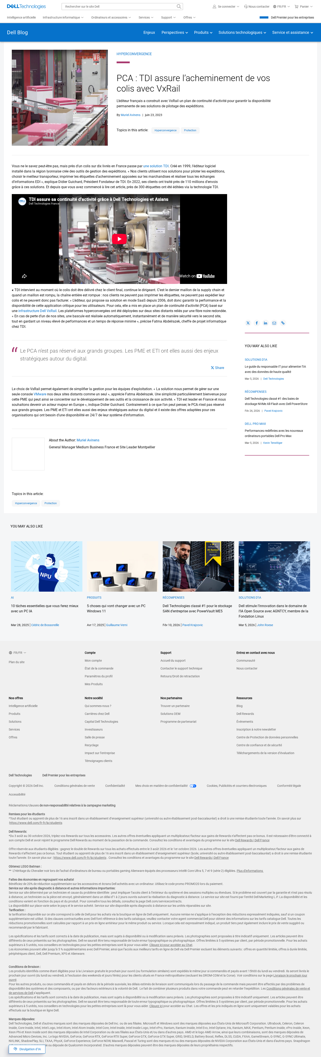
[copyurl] (283, 323)
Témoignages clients (98, 761)
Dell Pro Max (255, 423)
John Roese (265, 625)
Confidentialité (115, 785)
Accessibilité (17, 794)
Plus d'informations (250, 871)
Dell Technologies (273, 378)
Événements (244, 721)
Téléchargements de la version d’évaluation (265, 753)
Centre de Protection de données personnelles (267, 737)
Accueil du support (173, 660)
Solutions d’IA (256, 359)
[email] (274, 323)
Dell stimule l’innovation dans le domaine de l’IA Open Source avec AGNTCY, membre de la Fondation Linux (273, 611)
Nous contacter (246, 668)
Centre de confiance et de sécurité (259, 745)
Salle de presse (95, 737)
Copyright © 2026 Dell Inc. (26, 785)
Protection (190, 130)
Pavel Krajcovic (273, 410)
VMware (40, 394)
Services (14, 729)
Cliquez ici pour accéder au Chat (170, 945)
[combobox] (122, 6)
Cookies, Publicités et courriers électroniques (237, 785)
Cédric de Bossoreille (45, 625)
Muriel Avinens (130, 115)
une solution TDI (156, 166)
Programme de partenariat (178, 721)
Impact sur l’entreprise (100, 753)
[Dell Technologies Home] (26, 6)
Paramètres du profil (98, 676)
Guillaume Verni (116, 625)
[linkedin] (265, 323)
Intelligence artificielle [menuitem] (21, 17)
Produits (94, 597)
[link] (256, 6)
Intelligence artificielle (23, 706)
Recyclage (91, 745)
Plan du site (16, 662)
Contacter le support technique (181, 668)
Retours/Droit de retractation (180, 676)
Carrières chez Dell (97, 713)
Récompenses (255, 391)
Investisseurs (94, 729)
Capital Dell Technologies (101, 721)
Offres (13, 737)
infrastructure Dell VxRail (37, 311)
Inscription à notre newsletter (256, 729)
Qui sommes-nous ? (98, 706)
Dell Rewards (245, 713)
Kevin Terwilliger (272, 442)
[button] (226, 6)
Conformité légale (289, 785)
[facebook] (257, 323)
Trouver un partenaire (175, 706)
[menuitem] (63, 18)
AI (12, 597)
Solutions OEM (170, 713)
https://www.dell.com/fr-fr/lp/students (35, 823)
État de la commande (99, 668)
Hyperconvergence (134, 54)
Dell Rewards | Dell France (252, 840)
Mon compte (93, 660)
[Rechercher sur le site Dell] (179, 6)
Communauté (245, 660)
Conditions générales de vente (74, 785)
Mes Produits (94, 684)
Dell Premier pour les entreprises (292, 17)
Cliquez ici (156, 1006)
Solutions (15, 721)
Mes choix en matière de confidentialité (161, 785)
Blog (239, 706)
